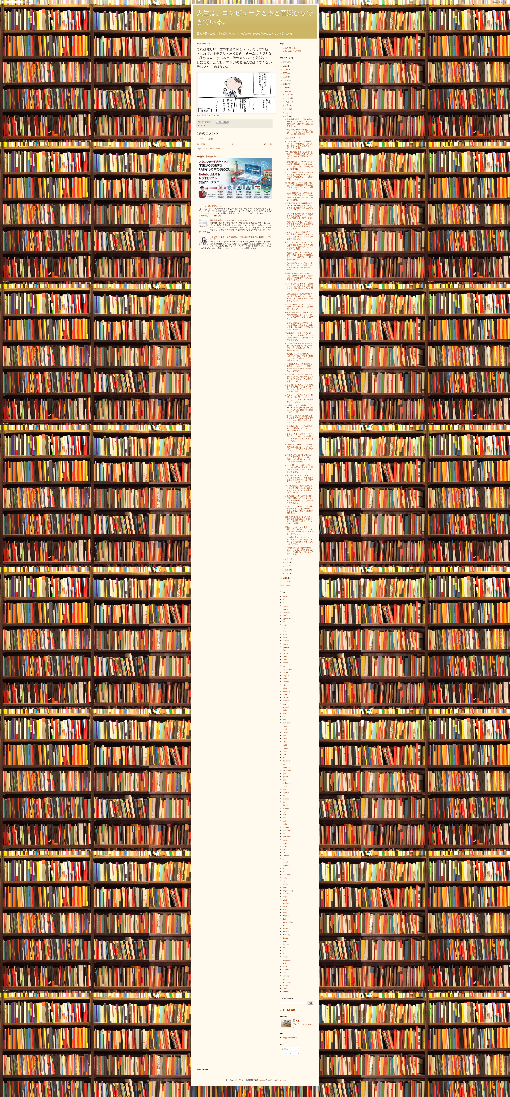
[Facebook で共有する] (224, 122)
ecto (284, 685)
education (286, 691)
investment (287, 770)
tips (284, 947)
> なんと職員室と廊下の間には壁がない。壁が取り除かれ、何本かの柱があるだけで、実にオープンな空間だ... (299, 196)
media (285, 824)
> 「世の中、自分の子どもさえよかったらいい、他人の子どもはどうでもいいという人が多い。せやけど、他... (299, 377)
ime (284, 764)
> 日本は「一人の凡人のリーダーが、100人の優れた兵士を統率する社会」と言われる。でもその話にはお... (299, 346)
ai (283, 602)
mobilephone (287, 836)
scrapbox (286, 903)
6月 (287, 116)
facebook (286, 707)
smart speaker (288, 922)
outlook (285, 862)
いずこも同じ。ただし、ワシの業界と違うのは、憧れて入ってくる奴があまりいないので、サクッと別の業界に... (299, 388)
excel (284, 704)
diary (284, 666)
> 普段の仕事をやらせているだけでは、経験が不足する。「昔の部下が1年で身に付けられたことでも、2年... (299, 276)
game (285, 726)
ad (283, 599)
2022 (285, 73)
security (285, 909)
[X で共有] (222, 122)
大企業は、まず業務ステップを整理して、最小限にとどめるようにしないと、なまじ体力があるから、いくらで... (299, 398)
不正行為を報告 (287, 1010)
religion (285, 896)
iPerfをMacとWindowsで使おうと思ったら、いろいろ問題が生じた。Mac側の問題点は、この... (299, 131)
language (286, 792)
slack (284, 919)
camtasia (286, 647)
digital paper (287, 669)
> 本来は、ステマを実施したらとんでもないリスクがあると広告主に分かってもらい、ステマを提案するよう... (299, 357)
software (286, 931)
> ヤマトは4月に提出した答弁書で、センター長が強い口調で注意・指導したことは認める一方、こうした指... (299, 144)
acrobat (285, 596)
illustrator (286, 760)
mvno (285, 849)
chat (284, 650)
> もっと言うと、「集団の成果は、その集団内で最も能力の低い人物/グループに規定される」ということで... (299, 468)
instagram (286, 767)
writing (285, 985)
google (285, 732)
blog (284, 631)
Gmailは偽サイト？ (293, 137)
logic (284, 811)
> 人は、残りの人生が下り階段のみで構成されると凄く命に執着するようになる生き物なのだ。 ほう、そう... (299, 225)
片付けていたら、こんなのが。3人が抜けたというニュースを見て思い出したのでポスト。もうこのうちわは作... (299, 245)
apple (285, 615)
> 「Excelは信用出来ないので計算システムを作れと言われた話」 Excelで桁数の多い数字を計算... (299, 215)
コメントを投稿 (206, 138)
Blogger (283, 1080)
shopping (286, 915)
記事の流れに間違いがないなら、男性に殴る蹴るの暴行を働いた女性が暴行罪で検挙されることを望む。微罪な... (299, 520)
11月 (287, 98)
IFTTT (206, 126)
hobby (285, 751)
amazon (285, 606)
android (285, 609)
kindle (285, 786)
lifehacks (286, 798)
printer (285, 887)
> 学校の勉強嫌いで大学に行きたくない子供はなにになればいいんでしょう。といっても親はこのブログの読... (299, 489)
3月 (287, 566)
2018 (285, 87)
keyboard (286, 783)
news (284, 859)
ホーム (234, 144)
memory (286, 827)
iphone (285, 776)
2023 (285, 69)
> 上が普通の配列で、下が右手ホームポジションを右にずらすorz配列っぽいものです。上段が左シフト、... (299, 122)
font (284, 716)
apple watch (287, 618)
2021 (285, 76)
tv (283, 953)
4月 (287, 562)
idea (284, 754)
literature (286, 805)
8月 (287, 109)
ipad (284, 773)
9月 (287, 105)
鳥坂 (297, 1020)
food (284, 719)
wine (284, 972)
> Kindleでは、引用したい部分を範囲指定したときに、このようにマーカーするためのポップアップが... (299, 447)
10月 (287, 101)
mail (284, 817)
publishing (286, 893)
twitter (285, 956)
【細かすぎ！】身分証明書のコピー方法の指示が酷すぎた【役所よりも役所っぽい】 (240, 237)
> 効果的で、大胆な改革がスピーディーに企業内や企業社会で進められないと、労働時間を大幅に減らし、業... (299, 408)
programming (288, 890)
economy (286, 681)
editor (285, 688)
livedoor (286, 808)
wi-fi (284, 963)
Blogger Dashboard (290, 1037)
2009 (285, 581)
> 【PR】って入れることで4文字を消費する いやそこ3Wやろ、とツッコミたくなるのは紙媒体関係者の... (299, 509)
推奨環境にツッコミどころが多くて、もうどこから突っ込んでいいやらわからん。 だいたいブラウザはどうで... (299, 336)
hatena (285, 741)
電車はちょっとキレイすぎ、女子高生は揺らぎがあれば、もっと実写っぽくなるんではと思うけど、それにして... (299, 530)
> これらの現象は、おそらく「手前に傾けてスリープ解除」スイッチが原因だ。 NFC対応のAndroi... (299, 266)
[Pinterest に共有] (227, 122)
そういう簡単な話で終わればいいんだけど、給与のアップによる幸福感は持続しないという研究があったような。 (299, 175)
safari (285, 900)
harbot (285, 738)
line (284, 802)
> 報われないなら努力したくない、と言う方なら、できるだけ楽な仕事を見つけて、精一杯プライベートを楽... (299, 478)
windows (286, 969)
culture (285, 662)
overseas (286, 865)
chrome (285, 653)
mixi (284, 833)
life (284, 795)
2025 (285, 66)
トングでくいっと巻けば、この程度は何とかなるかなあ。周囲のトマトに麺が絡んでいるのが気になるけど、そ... (299, 287)
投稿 (285, 1049)
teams (285, 941)
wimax (285, 966)
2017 (285, 91)
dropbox (286, 675)
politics (285, 884)
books (285, 637)
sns (284, 925)
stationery (286, 934)
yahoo (285, 988)
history (285, 748)
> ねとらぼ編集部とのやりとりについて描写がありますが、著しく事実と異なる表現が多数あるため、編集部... (299, 326)
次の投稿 (201, 144)
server (285, 912)
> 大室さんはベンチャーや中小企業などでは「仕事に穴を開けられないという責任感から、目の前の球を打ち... (299, 256)
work (284, 979)
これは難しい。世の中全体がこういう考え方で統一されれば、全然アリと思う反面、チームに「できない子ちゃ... (299, 458)
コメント (287, 1053)
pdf (284, 871)
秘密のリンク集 (289, 48)
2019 (285, 84)
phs (284, 881)
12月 (287, 94)
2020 (285, 80)
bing (284, 628)
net (284, 852)
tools (284, 950)
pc (283, 868)
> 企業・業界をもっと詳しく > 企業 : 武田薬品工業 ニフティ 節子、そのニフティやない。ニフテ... (299, 315)
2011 (285, 578)
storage (285, 938)
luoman (262, 1080)
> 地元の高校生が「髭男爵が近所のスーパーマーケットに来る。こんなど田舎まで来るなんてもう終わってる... (299, 206)
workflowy (287, 982)
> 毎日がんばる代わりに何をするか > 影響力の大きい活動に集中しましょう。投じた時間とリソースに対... (299, 419)
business (286, 640)
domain (285, 672)
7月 (287, 112)
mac (284, 814)
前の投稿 (268, 144)
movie (285, 843)
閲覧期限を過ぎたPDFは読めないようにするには (230, 220)
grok (284, 735)
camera (285, 644)
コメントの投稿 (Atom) (210, 148)
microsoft (286, 830)
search (285, 906)
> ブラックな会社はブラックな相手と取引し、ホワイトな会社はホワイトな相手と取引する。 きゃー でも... (299, 437)
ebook (285, 678)
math (284, 821)
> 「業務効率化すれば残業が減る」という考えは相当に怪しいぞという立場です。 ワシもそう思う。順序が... (299, 550)
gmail (285, 729)
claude (285, 656)
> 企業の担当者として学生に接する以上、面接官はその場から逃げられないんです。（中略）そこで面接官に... (299, 165)
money (285, 840)
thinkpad (286, 944)
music (285, 846)
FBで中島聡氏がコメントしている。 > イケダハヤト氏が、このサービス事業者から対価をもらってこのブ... (299, 540)
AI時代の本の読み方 (206, 156)
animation (286, 612)
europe (285, 697)
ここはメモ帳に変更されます (211, 206)
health (285, 745)
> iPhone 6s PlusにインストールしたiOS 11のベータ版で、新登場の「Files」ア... (299, 306)
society (285, 928)
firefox (285, 710)
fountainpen (287, 722)
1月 (287, 573)
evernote (286, 700)
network (286, 855)
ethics (285, 694)
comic (285, 659)
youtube (285, 991)
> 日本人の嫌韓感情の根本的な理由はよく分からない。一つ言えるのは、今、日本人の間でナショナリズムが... (299, 297)
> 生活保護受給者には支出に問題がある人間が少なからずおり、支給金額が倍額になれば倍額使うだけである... (299, 499)
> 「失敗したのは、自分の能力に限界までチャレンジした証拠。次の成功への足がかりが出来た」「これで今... (299, 367)
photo (285, 878)
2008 (285, 585)
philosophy (287, 874)
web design (287, 960)
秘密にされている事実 (292, 51)
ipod (284, 779)
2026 (285, 62)
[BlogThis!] (219, 122)
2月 (287, 569)
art (284, 621)
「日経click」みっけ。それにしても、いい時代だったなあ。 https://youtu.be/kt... (299, 428)
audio (285, 625)
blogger (285, 634)
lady (284, 789)
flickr (285, 713)
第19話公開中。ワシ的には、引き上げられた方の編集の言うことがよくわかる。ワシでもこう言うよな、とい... (299, 186)
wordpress (286, 975)
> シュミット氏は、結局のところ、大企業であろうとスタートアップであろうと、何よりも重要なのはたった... (299, 235)
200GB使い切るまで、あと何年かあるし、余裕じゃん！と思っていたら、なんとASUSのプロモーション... (299, 155)
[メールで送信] (217, 122)
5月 (287, 559)
